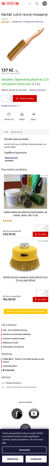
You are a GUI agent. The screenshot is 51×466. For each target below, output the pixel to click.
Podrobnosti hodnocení (33, 21)
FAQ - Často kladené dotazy (15, 330)
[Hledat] (30, 3)
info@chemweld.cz (14, 383)
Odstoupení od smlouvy (13, 347)
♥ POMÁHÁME (8, 370)
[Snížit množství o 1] (11, 100)
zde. (4, 442)
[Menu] (44, 3)
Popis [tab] (6, 132)
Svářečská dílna (10, 366)
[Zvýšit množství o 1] (11, 96)
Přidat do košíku (27, 98)
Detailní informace (9, 105)
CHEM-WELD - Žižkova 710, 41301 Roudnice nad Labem (23, 360)
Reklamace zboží (10, 342)
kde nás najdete (25, 402)
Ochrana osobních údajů (14, 338)
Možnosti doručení (37, 90)
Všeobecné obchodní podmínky (17, 334)
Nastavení (24, 449)
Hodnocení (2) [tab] (16, 132)
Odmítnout (12, 459)
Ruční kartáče (11, 158)
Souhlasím (36, 459)
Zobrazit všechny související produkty (25, 311)
